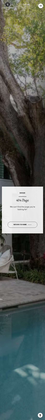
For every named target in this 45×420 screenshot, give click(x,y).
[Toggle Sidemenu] (40, 5)
